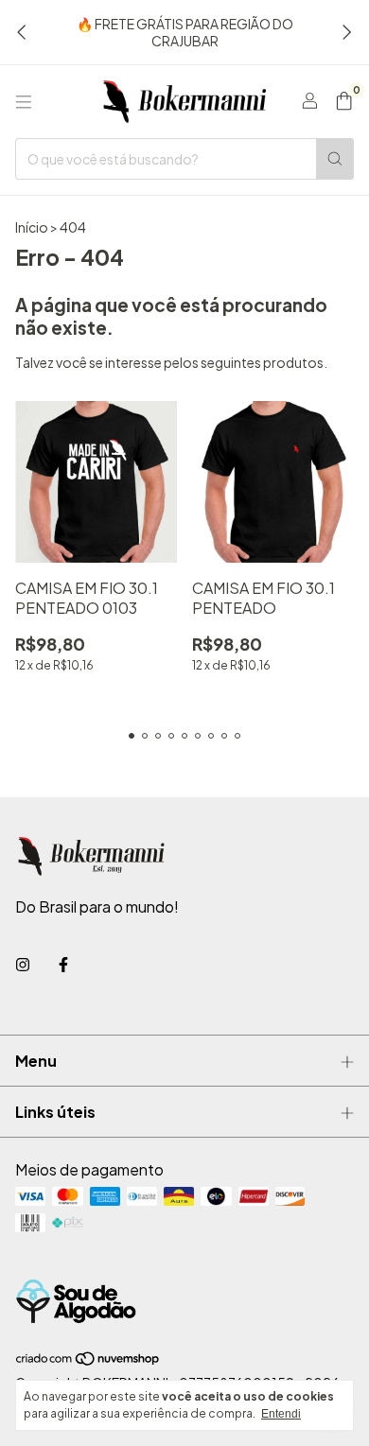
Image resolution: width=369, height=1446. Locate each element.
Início (31, 226)
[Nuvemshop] (88, 1361)
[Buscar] (335, 159)
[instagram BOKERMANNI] (22, 964)
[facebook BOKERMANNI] (63, 964)
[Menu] (23, 102)
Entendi (281, 1413)
